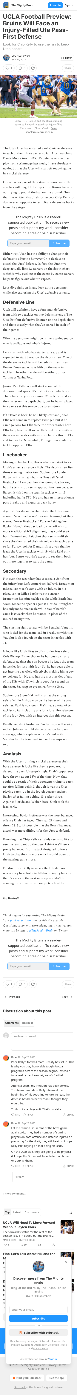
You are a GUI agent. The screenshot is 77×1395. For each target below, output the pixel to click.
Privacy (52, 1365)
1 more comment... (14, 1193)
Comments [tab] (12, 1023)
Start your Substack (28, 1378)
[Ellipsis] (72, 1057)
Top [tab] (7, 1212)
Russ (14, 1057)
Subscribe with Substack (41, 1332)
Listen (69, 57)
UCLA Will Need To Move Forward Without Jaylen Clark (29, 1225)
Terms (62, 1365)
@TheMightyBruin (41, 930)
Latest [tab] (17, 1212)
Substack (20, 1387)
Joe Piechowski (21, 56)
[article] (38, 1233)
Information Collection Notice (50, 1344)
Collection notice (38, 1368)
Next (64, 997)
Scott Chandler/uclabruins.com (40, 130)
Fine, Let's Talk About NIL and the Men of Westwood (29, 1256)
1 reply (20, 1177)
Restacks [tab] (27, 1023)
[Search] (70, 1212)
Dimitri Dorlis (27, 1240)
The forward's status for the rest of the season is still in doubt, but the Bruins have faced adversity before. (27, 1233)
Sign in (69, 5)
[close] (66, 1262)
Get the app (56, 1378)
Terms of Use (59, 1341)
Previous (14, 997)
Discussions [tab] (32, 1212)
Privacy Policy (40, 1348)
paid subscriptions (22, 920)
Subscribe (55, 5)
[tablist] (19, 1023)
